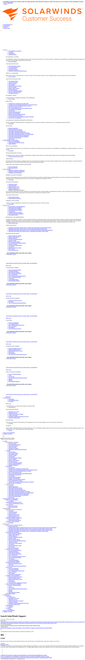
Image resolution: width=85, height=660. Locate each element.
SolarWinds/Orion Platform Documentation (27, 621)
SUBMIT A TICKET (7, 433)
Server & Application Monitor (14, 92)
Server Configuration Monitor (14, 277)
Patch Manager (11, 327)
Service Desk (11, 139)
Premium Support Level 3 (13, 189)
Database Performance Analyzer (15, 129)
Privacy (9, 657)
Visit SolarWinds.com (7, 24)
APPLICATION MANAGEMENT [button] (13, 584)
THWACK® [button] (8, 596)
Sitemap (50, 657)
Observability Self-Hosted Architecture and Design (19, 133)
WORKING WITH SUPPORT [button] (12, 521)
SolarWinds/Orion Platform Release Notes (45, 621)
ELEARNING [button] (9, 466)
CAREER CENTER (16, 655)
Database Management (13, 128)
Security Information (27, 657)
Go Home (3, 643)
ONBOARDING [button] (9, 504)
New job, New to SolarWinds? (14, 117)
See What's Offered (12, 61)
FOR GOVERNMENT (15, 656)
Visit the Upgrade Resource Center (15, 156)
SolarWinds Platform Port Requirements (9, 621)
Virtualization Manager (13, 93)
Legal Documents (4, 657)
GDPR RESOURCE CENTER (26, 656)
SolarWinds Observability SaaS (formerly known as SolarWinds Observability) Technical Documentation (30, 230)
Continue (5, 4)
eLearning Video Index (13, 69)
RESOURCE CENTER (26, 655)
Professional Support (12, 184)
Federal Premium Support (13, 197)
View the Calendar (12, 87)
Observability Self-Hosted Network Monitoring (18, 136)
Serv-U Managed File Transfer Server (16, 325)
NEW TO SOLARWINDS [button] (11, 499)
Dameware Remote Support (14, 349)
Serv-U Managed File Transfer (14, 273)
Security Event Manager (13, 322)
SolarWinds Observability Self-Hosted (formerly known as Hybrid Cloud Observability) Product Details (30, 528)
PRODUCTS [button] (6, 205)
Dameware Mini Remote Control (15, 350)
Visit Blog (10, 423)
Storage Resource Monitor (14, 272)
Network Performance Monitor (14, 86)
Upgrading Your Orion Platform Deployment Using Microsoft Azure (22, 104)
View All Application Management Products (17, 377)
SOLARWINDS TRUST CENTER (41, 656)
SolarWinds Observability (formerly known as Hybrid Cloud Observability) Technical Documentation (29, 227)
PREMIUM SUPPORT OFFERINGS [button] (14, 509)
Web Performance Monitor (14, 280)
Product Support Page (13, 223)
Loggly (10, 375)
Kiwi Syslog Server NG (13, 250)
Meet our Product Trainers (27, 625)
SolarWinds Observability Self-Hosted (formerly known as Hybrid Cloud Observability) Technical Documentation (32, 527)
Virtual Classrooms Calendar (14, 66)
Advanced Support (12, 185)
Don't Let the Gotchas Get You (14, 107)
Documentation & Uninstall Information (39, 657)
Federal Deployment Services (14, 198)
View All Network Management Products (17, 243)
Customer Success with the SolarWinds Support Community (21, 116)
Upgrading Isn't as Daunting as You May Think (18, 103)
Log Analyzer (11, 246)
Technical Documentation (6, 627)
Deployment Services (12, 168)
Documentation (6, 25)
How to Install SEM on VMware (15, 115)
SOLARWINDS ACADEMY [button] (12, 442)
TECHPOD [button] (8, 608)
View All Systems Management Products (17, 276)
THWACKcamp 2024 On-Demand (15, 414)
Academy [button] (5, 49)
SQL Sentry (10, 301)
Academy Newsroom (12, 415)
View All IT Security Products (14, 328)
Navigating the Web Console (14, 111)
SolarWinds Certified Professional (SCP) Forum (18, 416)
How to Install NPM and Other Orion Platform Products (20, 108)
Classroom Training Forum (14, 417)
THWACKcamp (36, 625)
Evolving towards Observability (7, 625)
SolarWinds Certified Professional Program (17, 70)
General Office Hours (13, 82)
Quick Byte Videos (12, 68)
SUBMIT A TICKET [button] (7, 611)
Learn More (10, 123)
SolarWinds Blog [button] (9, 605)
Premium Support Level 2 (13, 187)
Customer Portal (6, 28)
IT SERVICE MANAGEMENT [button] (13, 575)
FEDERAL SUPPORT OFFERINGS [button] (14, 517)
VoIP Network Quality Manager (15, 245)
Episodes (10, 430)
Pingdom (10, 380)
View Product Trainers (13, 67)
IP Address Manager (12, 89)
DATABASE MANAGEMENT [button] (13, 562)
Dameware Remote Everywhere (15, 348)
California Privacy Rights (17, 657)
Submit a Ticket (22, 627)
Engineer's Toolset (12, 240)
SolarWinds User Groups (13, 411)
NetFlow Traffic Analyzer (13, 88)
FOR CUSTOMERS (5, 656)
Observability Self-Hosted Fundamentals (17, 131)
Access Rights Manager (13, 279)
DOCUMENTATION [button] (10, 593)
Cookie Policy (10, 2)
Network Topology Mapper (14, 241)
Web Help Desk (11, 353)
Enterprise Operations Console (14, 247)
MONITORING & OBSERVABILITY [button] (14, 525)
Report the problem (5, 644)
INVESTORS (9, 655)
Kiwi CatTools (11, 249)
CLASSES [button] (8, 450)
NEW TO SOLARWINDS (9, 432)
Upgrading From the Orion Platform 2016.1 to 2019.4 (19, 105)
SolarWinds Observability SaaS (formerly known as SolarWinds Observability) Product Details (28, 231)
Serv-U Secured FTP (12, 274)
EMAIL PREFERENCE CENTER (39, 655)
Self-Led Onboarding (12, 166)
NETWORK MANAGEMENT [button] (12, 532)
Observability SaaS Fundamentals (15, 130)
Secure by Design (18, 625)
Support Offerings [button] (7, 169)
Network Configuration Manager (15, 90)
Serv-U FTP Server (12, 326)
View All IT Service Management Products (17, 354)
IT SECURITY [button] (9, 567)
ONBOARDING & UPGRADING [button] (10, 140)
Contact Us (5, 27)
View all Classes (11, 76)
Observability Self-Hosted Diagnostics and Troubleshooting (20, 134)
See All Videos (11, 99)
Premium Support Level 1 (13, 186)
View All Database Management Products (17, 303)
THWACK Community (30, 627)
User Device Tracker (12, 244)
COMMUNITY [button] (6, 397)
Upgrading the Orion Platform (14, 109)
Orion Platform (11, 84)
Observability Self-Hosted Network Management (18, 135)
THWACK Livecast (12, 413)
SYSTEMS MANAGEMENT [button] (12, 549)
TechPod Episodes (48, 627)
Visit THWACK (11, 407)
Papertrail (10, 379)
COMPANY (3, 655)
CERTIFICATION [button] (10, 484)
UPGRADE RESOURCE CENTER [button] (14, 502)
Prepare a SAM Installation (14, 113)
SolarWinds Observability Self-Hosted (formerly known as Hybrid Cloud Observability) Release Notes (35, 623)
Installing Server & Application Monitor (16, 114)
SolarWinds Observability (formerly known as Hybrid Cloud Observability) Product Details (27, 228)
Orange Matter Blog (40, 627)
